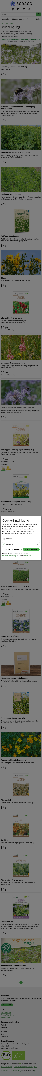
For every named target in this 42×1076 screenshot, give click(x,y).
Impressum (27, 556)
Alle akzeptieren (31, 549)
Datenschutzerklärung (9, 556)
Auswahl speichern (12, 549)
